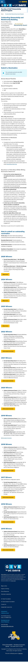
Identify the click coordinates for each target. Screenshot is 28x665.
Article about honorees (8, 351)
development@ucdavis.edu (7, 626)
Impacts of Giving (5, 588)
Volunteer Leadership (6, 594)
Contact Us (3, 604)
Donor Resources (5, 591)
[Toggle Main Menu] (2, 1)
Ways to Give (4, 586)
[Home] (13, 5)
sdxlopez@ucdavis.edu (11, 164)
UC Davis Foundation (6, 599)
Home (2, 14)
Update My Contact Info (6, 607)
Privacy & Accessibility (7, 644)
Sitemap (7, 646)
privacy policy (13, 580)
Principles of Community (19, 644)
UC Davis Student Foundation (8, 601)
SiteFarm (20, 653)
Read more (5, 300)
